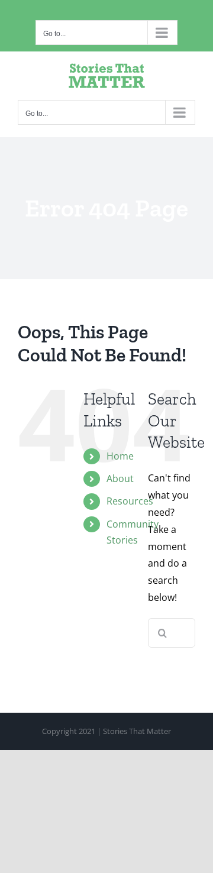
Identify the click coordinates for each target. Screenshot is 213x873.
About (120, 478)
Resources (129, 500)
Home (120, 456)
